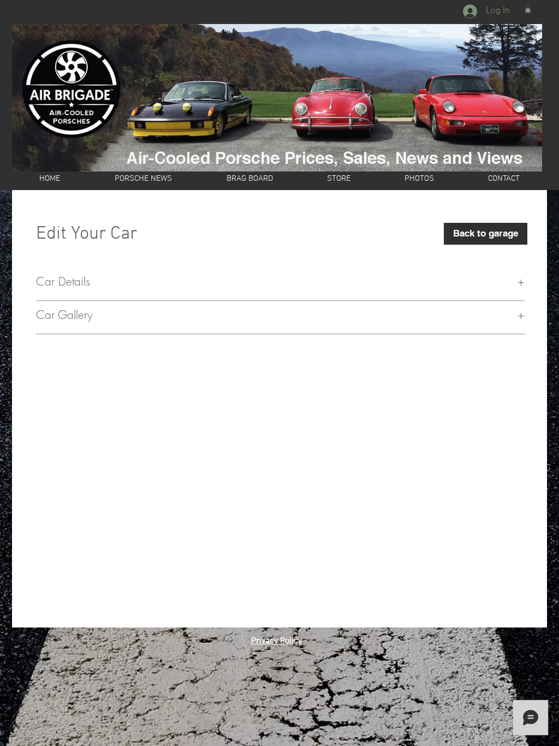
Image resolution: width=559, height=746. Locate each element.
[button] (528, 9)
